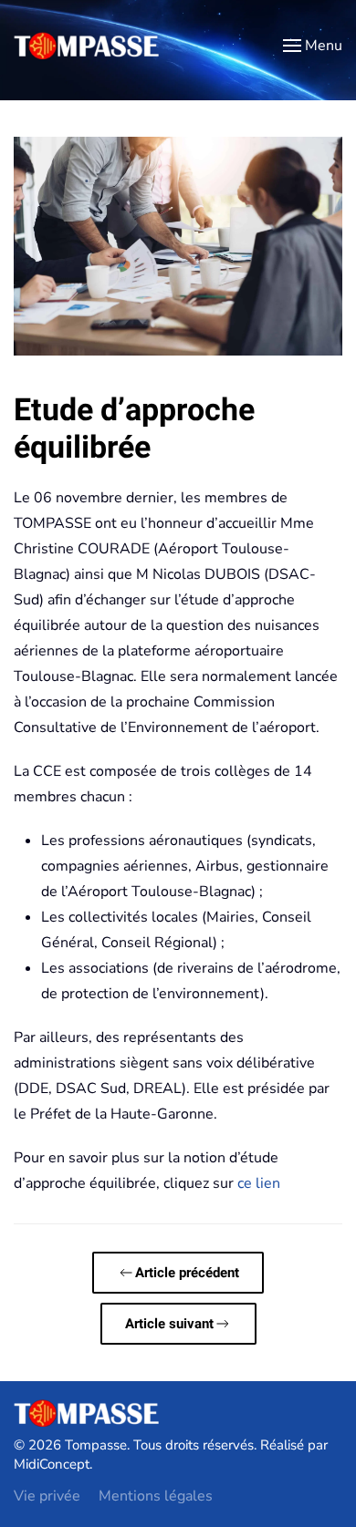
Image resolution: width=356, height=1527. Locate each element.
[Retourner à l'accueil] (86, 45)
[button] (312, 45)
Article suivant (169, 1324)
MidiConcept (51, 1464)
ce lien (258, 1183)
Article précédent (187, 1273)
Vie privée (47, 1496)
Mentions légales (156, 1496)
